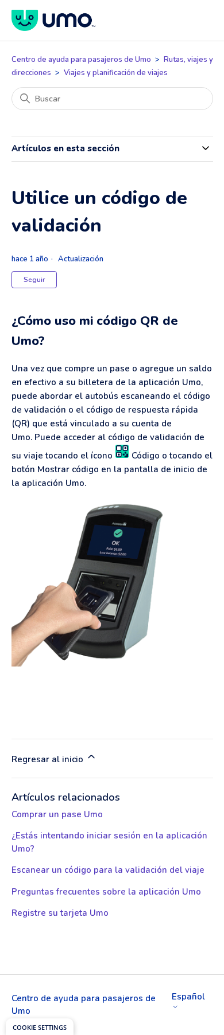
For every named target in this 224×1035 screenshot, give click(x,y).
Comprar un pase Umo (57, 814)
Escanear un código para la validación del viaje (107, 870)
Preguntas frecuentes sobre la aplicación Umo (106, 891)
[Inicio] (53, 20)
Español (188, 997)
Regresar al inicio (48, 759)
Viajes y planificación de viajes (116, 73)
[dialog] (40, 1026)
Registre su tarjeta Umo (60, 913)
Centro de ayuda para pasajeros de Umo (81, 59)
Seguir (34, 279)
